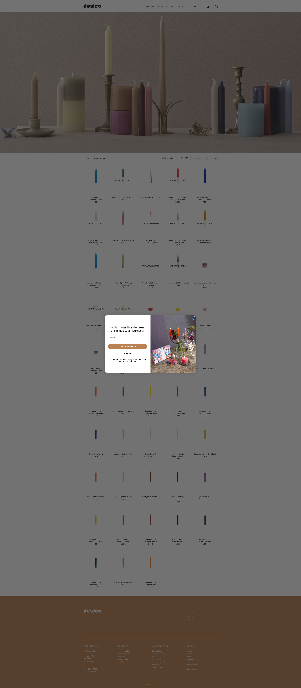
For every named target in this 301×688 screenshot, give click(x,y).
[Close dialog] (193, 317)
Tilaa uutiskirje (127, 346)
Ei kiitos (127, 353)
